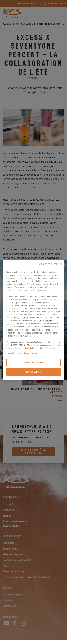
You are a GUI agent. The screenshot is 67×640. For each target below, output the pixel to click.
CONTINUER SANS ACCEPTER (49, 264)
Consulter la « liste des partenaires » (23, 353)
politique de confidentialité (22, 348)
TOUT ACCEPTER (33, 372)
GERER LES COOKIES (33, 362)
